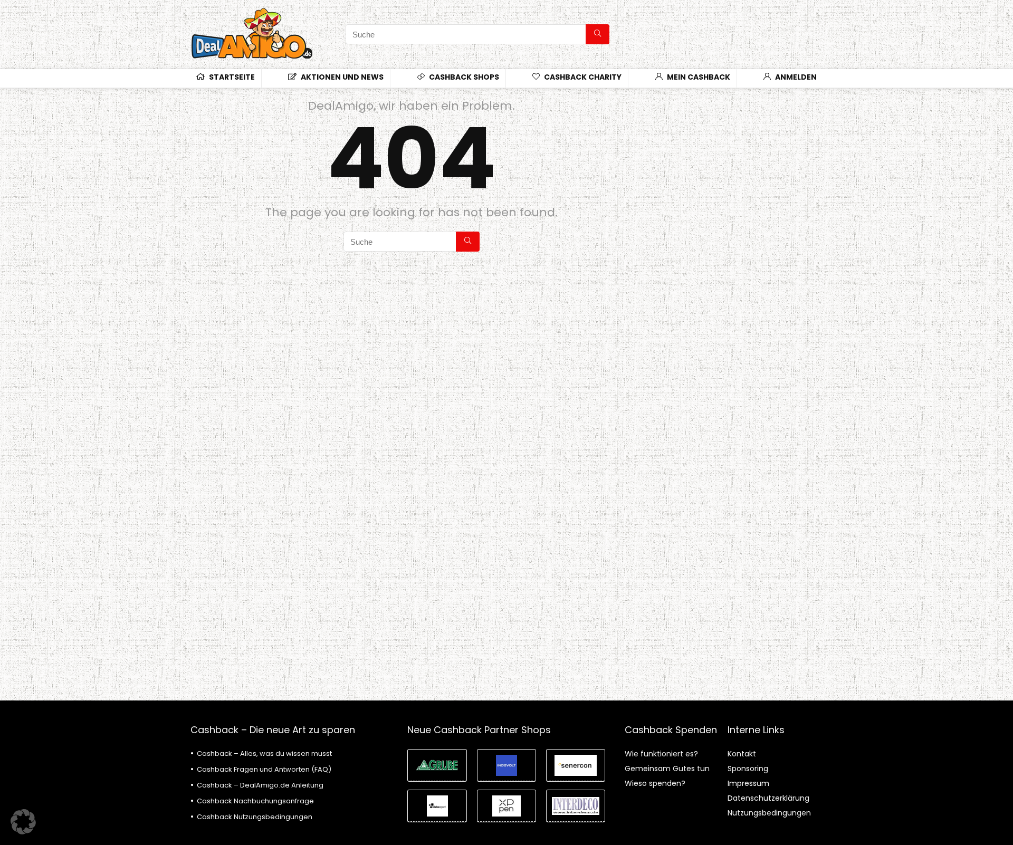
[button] (23, 822)
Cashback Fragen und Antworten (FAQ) (264, 769)
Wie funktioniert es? (661, 753)
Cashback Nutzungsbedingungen (254, 817)
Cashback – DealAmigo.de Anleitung (260, 785)
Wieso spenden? (655, 783)
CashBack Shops (463, 77)
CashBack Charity (582, 77)
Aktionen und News (341, 77)
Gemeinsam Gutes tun (667, 768)
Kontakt (742, 753)
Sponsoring (748, 768)
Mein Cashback (697, 77)
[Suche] (597, 34)
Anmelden (795, 77)
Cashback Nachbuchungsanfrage (255, 801)
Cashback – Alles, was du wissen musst (264, 753)
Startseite (231, 77)
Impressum (748, 783)
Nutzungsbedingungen (769, 813)
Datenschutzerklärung (768, 798)
